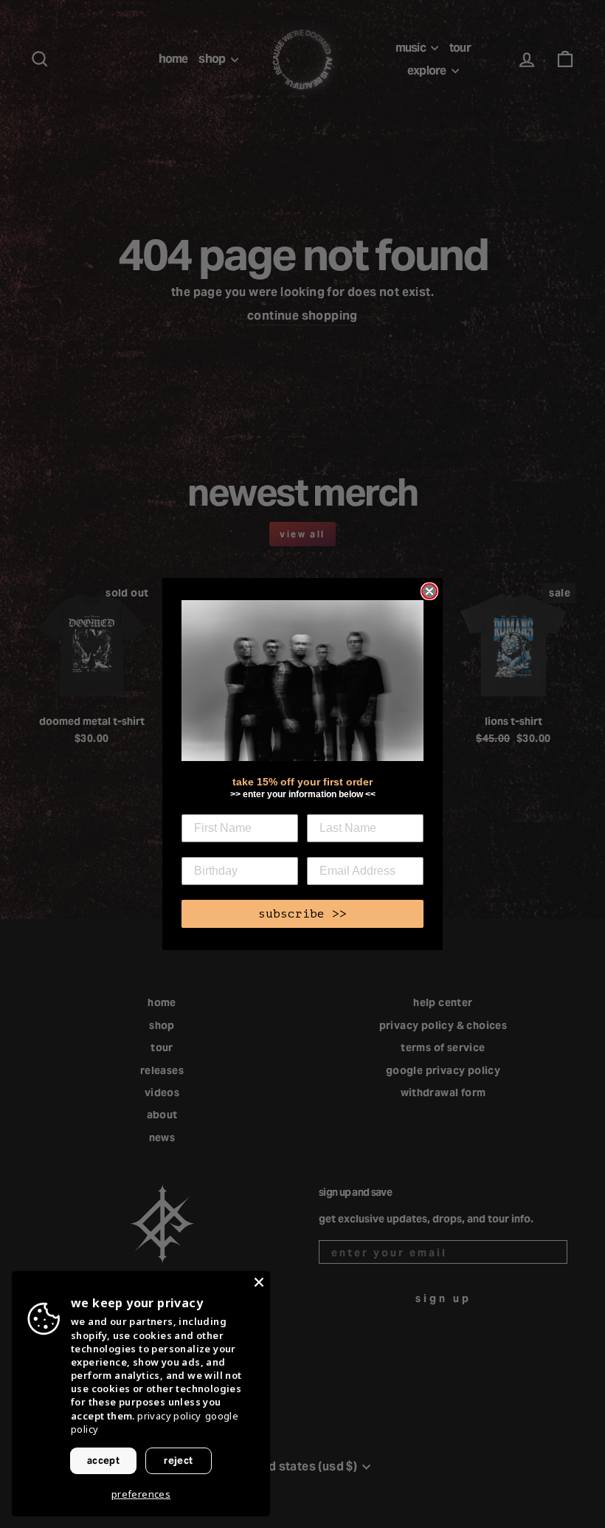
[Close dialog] (429, 591)
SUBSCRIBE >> (302, 913)
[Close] (259, 1282)
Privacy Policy (169, 1415)
